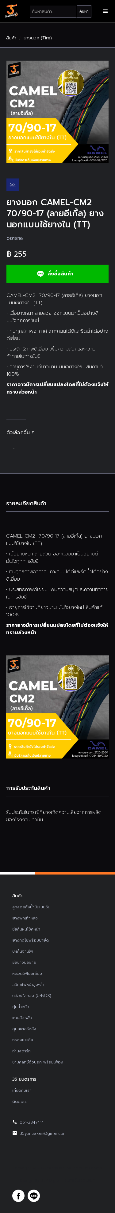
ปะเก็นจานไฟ (22, 951)
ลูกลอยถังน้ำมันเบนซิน (31, 907)
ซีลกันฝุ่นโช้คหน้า (26, 929)
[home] (11, 11)
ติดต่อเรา (20, 1101)
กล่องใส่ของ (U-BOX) (31, 996)
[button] (105, 11)
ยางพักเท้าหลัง (25, 918)
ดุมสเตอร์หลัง (24, 1029)
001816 (14, 238)
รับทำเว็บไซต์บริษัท (79, 1180)
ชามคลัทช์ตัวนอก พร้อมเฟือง (37, 1062)
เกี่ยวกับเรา (21, 1090)
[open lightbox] (57, 112)
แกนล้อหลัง (22, 1018)
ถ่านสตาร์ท (21, 1051)
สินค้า (11, 38)
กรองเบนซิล (22, 1040)
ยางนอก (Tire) (38, 38)
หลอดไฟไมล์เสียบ (27, 973)
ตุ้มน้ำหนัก (20, 1007)
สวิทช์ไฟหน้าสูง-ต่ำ (28, 984)
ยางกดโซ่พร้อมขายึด (30, 940)
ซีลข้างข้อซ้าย (24, 962)
